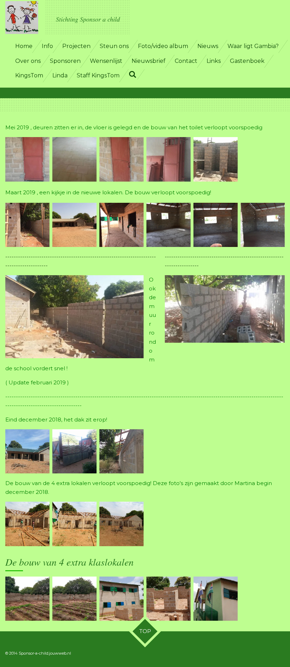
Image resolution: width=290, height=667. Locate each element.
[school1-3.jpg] (121, 451)
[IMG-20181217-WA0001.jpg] (74, 524)
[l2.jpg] (74, 224)
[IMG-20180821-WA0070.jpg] (121, 598)
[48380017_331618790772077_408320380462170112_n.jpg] (27, 451)
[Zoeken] (132, 74)
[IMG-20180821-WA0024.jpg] (74, 598)
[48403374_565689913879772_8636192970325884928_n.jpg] (74, 451)
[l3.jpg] (121, 224)
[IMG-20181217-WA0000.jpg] (27, 524)
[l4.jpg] (168, 224)
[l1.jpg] (27, 224)
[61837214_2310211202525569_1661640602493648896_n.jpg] (215, 159)
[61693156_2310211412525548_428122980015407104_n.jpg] (168, 159)
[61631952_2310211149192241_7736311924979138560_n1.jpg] (121, 159)
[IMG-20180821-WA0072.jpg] (215, 598)
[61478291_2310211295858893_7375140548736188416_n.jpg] (74, 159)
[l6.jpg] (262, 224)
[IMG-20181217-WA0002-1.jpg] (121, 524)
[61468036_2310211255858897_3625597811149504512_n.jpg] (27, 159)
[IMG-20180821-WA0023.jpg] (27, 598)
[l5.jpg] (215, 224)
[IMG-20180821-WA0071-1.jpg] (168, 598)
